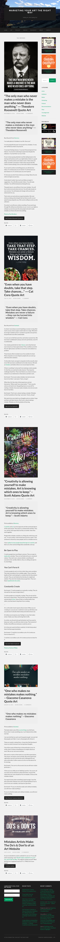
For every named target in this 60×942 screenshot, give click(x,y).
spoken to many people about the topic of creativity (21, 542)
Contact (48, 30)
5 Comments (27, 704)
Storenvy (16, 138)
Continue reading (9, 866)
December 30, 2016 (9, 113)
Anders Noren (48, 937)
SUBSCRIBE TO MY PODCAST (49, 71)
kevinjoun (42, 902)
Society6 (16, 325)
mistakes (7, 364)
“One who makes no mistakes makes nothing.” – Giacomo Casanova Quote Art (20, 696)
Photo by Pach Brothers (10, 214)
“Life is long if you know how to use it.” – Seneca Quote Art (48, 903)
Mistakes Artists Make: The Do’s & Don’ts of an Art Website (19, 845)
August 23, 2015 (8, 704)
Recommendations (46, 106)
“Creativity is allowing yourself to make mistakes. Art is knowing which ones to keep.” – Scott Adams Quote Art (20, 488)
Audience (44, 94)
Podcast (17, 30)
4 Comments (25, 852)
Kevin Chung (20, 113)
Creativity (7, 526)
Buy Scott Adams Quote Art (12, 643)
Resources (33, 30)
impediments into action (13, 581)
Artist (43, 91)
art (13, 526)
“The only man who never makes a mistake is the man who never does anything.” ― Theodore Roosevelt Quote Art (20, 103)
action (13, 599)
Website (44, 115)
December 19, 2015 (9, 498)
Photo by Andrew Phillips (10, 648)
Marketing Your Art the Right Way (30, 11)
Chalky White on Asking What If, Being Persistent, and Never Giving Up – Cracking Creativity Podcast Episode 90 (29, 922)
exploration (7, 556)
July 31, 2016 (7, 298)
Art (11, 30)
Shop (43, 109)
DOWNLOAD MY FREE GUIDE (48, 51)
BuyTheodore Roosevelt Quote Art (14, 218)
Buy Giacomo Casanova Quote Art (14, 798)
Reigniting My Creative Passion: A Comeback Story (29, 890)
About (41, 30)
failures (23, 345)
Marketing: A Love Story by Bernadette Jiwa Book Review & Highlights (48, 928)
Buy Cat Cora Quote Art (11, 406)
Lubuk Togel (43, 889)
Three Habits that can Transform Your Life (27, 895)
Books (43, 97)
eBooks (25, 30)
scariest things (23, 730)
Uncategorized (45, 112)
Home (5, 30)
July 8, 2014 (7, 852)
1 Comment (25, 298)
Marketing (44, 100)
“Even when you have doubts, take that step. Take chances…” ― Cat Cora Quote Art (18, 290)
